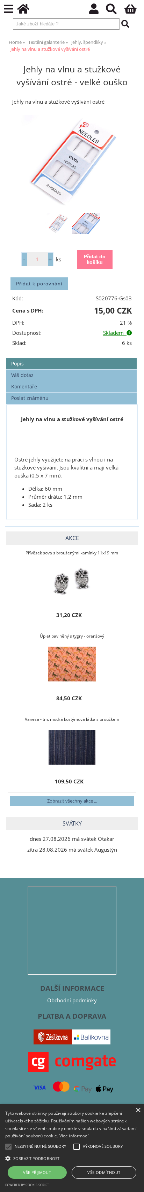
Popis (17, 363)
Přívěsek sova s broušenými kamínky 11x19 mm (72, 553)
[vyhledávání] (115, 11)
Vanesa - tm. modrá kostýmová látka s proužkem (72, 719)
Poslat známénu (30, 398)
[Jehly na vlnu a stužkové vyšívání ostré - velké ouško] (72, 162)
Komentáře (24, 386)
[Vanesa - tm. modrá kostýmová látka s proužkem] (72, 747)
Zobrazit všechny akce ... (72, 801)
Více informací (73, 1136)
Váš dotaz (22, 375)
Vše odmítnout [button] (103, 1172)
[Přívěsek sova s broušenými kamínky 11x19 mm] (72, 580)
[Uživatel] (97, 11)
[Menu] (8, 9)
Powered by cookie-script (27, 1185)
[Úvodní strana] (27, 11)
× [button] (138, 1110)
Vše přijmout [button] (37, 1172)
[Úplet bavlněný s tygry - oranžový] (72, 664)
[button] (72, 1158)
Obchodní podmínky (72, 1000)
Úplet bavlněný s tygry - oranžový (72, 636)
